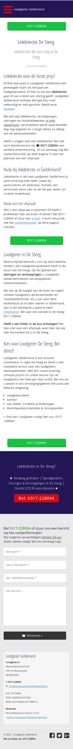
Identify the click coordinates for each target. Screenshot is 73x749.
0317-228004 (36, 26)
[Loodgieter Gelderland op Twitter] (59, 735)
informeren (11, 312)
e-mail (36, 218)
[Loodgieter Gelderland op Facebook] (52, 735)
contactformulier (25, 223)
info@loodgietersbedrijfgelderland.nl (28, 686)
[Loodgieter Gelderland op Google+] (66, 735)
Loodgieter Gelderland (29, 9)
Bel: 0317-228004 (36, 498)
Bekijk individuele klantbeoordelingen (27, 717)
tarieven (9, 109)
